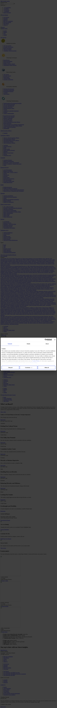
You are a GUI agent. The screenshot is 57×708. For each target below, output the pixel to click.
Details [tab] (28, 343)
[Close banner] (54, 339)
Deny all (10, 367)
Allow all (47, 367)
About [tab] (47, 343)
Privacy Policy (33, 362)
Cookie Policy (35, 361)
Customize (27, 367)
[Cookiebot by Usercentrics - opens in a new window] (46, 340)
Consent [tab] (10, 343)
